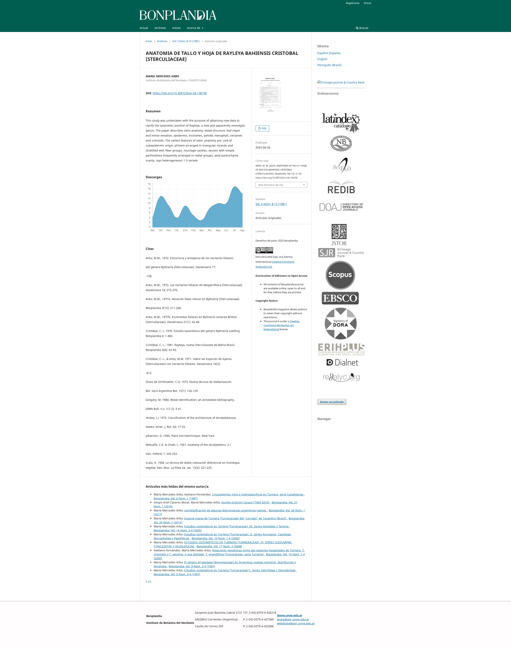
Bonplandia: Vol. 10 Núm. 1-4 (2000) (216, 538)
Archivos (160, 28)
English (322, 59)
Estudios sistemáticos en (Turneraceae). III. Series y (236, 526)
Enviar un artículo (332, 402)
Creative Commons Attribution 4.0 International (281, 325)
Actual (144, 28)
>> (149, 581)
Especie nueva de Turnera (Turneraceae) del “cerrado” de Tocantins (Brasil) (235, 518)
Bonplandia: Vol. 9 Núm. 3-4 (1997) (192, 566)
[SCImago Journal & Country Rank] (340, 82)
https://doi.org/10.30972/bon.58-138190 (180, 93)
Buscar (363, 28)
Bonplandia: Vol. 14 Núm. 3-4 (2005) (178, 530)
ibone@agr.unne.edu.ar (293, 619)
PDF (263, 128)
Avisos (176, 28)
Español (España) (329, 53)
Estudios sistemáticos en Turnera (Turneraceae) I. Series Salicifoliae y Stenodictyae (240, 570)
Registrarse (352, 3)
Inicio (149, 41)
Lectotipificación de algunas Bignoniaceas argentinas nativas (225, 510)
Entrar (367, 3)
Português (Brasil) (329, 65)
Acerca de (194, 28)
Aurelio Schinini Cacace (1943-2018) (245, 502)
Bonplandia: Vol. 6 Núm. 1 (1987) (176, 498)
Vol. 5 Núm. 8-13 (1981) (186, 41)
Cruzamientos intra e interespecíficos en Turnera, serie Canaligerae (258, 494)
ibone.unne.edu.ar (289, 615)
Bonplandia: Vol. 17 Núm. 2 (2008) (219, 546)
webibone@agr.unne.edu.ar (296, 623)
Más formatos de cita (270, 185)
